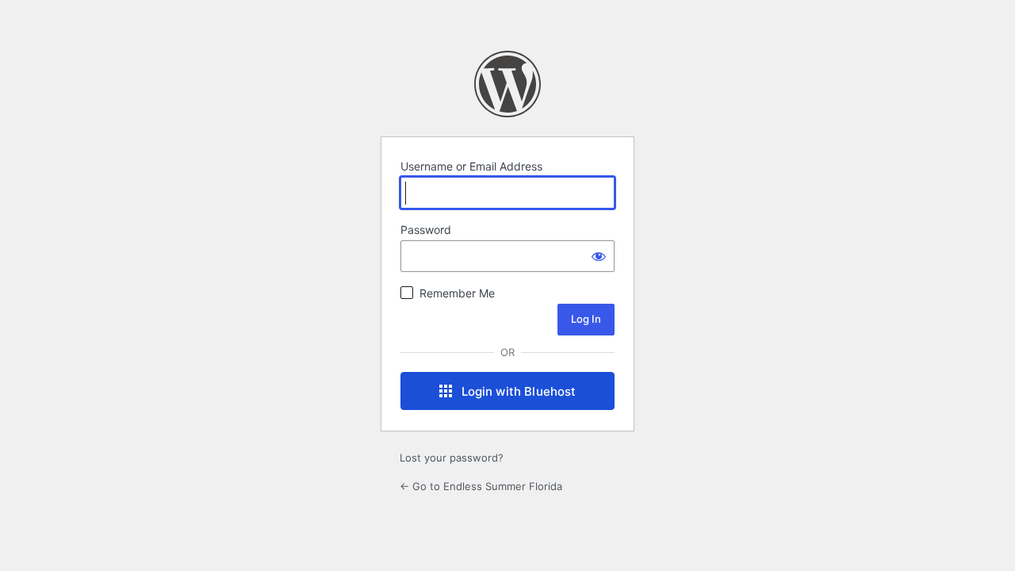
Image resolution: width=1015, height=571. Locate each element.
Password (425, 229)
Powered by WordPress (507, 84)
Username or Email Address (471, 166)
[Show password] (599, 256)
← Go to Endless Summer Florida (481, 486)
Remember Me (457, 293)
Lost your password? (452, 457)
